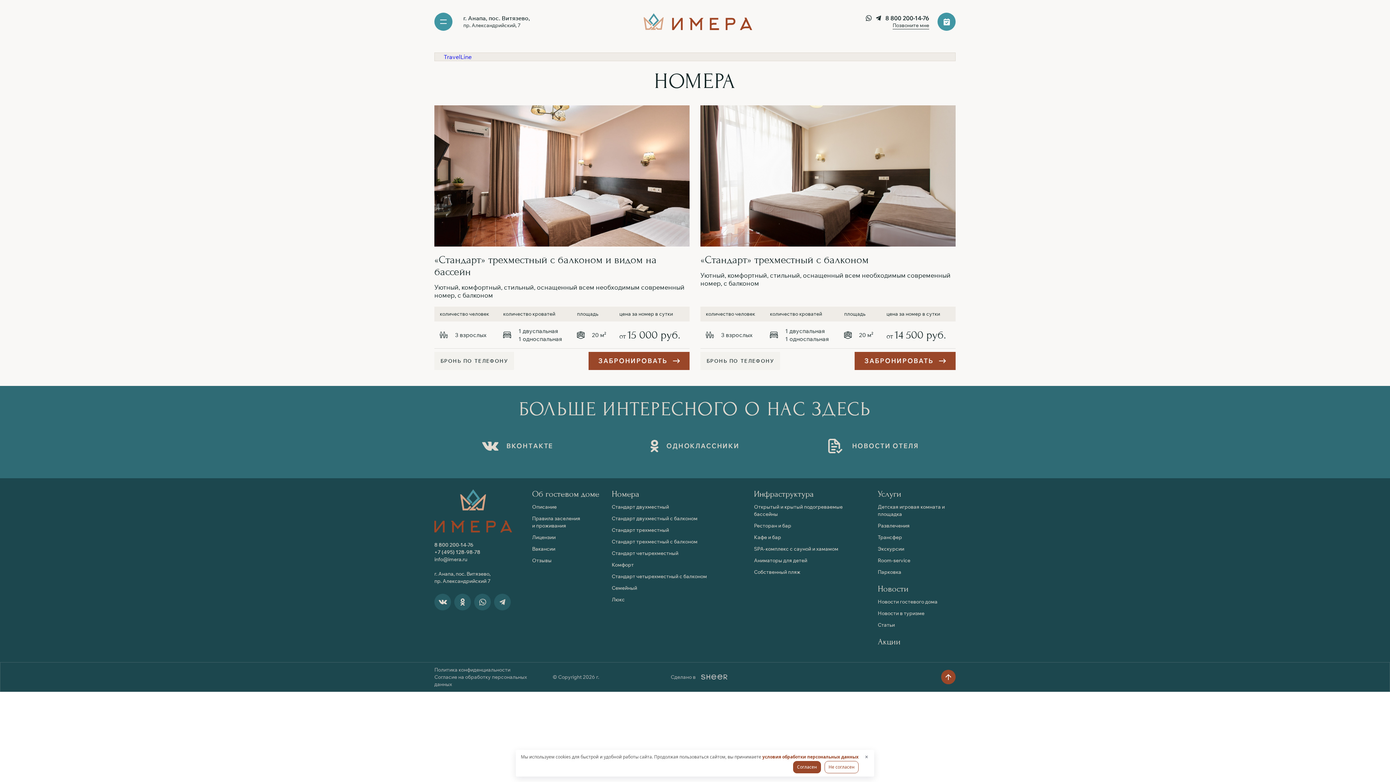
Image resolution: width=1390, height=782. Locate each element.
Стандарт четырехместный (645, 553)
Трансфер (890, 537)
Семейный (624, 588)
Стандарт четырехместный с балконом (659, 576)
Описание (544, 507)
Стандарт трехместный (640, 530)
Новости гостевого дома (908, 601)
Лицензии (544, 537)
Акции (889, 642)
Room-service (894, 560)
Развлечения (894, 525)
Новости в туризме (901, 613)
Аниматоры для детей (780, 560)
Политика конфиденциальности (472, 670)
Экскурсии (891, 549)
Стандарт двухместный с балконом (655, 518)
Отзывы (542, 560)
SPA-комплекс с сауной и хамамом (796, 549)
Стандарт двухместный (640, 507)
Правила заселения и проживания (556, 522)
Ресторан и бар (772, 525)
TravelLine (458, 56)
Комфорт (623, 565)
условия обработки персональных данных (810, 757)
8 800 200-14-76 (907, 18)
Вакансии (543, 549)
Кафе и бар (767, 537)
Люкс (618, 599)
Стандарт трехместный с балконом (655, 541)
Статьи (886, 625)
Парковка (889, 572)
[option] (562, 176)
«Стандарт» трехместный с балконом (784, 260)
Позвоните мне (911, 25)
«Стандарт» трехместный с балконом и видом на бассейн (545, 266)
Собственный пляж (777, 572)
